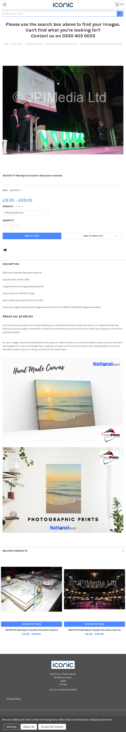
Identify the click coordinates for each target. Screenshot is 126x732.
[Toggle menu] (4, 4)
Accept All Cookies (52, 727)
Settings (11, 727)
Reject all (28, 727)
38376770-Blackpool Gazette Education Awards (94, 630)
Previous (116, 551)
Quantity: (8, 220)
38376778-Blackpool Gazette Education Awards (31, 630)
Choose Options (31, 624)
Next (122, 551)
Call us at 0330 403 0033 (63, 689)
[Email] (5, 249)
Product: (13, 206)
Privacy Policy (14, 698)
